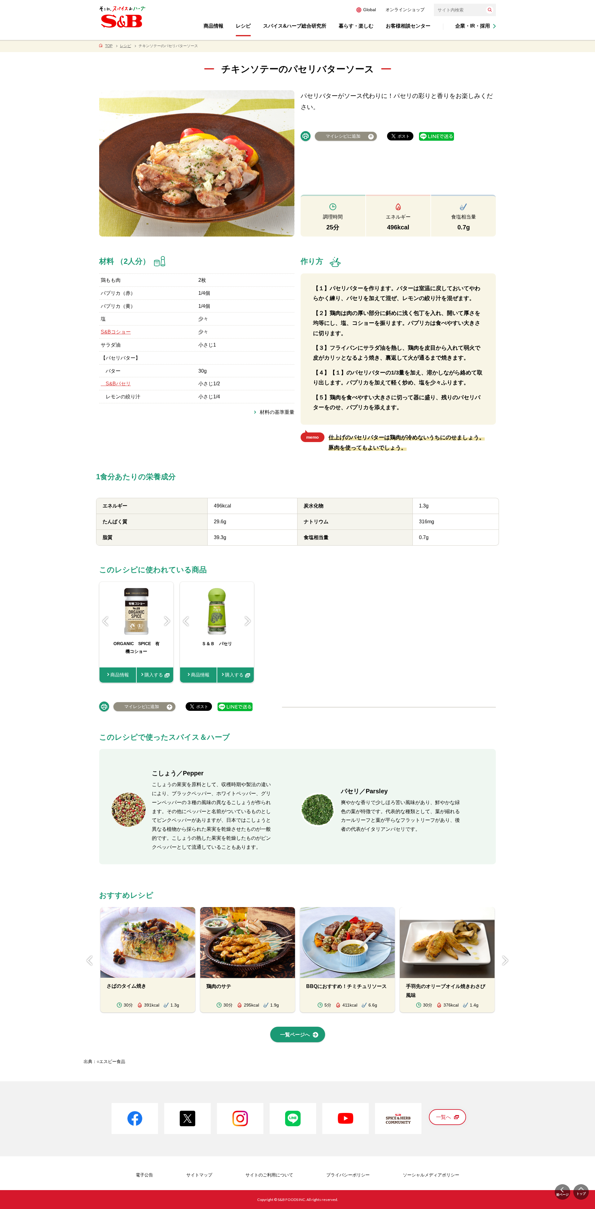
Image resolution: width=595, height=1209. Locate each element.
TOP (108, 46)
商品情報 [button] (213, 26)
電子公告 (144, 1174)
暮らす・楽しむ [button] (356, 26)
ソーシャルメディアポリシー (431, 1174)
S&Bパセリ (116, 383)
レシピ (125, 46)
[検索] (489, 10)
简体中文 (384, 9)
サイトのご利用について (269, 1174)
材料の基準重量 (277, 412)
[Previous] (105, 621)
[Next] (167, 621)
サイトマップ (199, 1174)
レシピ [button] (243, 26)
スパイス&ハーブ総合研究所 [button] (294, 26)
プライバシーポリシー (348, 1174)
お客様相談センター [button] (408, 26)
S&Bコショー (116, 331)
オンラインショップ (405, 9)
